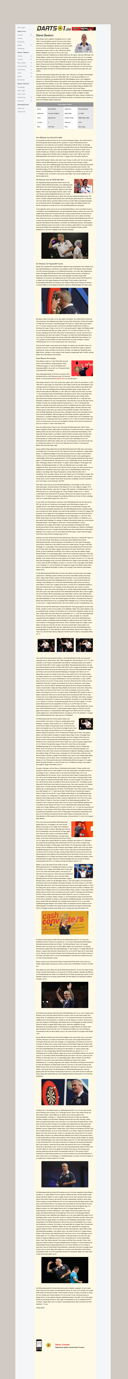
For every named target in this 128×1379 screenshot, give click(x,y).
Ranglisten (21, 42)
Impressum (21, 108)
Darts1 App (21, 90)
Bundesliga (21, 87)
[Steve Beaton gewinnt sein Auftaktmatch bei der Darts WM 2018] (64, 1092)
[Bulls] (84, 30)
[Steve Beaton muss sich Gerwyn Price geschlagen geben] (64, 1270)
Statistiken (21, 48)
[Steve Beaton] (64, 246)
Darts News (21, 27)
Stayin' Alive (61, 379)
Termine (20, 38)
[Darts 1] (54, 31)
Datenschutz (22, 112)
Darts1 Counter (62, 1344)
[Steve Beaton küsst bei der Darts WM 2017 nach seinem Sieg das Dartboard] (64, 301)
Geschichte (21, 80)
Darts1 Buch (21, 94)
